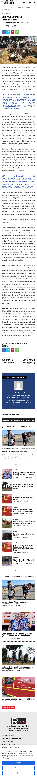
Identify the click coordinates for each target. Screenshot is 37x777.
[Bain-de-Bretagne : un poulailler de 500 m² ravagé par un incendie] (7, 523)
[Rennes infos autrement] (9, 2)
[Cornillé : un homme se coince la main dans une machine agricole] (7, 511)
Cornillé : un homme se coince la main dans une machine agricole (23, 510)
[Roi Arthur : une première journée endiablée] (7, 535)
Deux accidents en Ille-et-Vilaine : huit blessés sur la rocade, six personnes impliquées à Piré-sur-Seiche (23, 548)
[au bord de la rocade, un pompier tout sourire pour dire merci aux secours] (7, 486)
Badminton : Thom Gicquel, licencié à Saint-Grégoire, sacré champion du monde (24, 474)
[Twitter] (26, 2)
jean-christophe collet (12, 23)
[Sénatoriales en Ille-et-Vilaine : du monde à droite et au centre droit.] (7, 561)
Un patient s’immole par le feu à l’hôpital (23, 498)
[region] (18, 761)
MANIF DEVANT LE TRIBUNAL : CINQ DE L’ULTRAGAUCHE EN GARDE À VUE (29, 361)
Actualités (11, 8)
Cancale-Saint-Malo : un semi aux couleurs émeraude (18, 449)
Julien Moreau (17, 501)
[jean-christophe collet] (18, 385)
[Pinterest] (12, 32)
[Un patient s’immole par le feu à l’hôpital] (7, 498)
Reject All (18, 773)
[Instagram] (24, 2)
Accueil (4, 8)
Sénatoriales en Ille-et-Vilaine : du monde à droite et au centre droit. (23, 561)
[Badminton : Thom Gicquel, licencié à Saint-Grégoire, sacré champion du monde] (7, 474)
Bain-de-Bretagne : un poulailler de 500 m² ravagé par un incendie (24, 523)
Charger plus (8, 707)
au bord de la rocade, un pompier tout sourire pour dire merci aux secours (23, 486)
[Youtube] (29, 2)
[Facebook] (21, 2)
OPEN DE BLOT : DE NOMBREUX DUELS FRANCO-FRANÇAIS (8, 360)
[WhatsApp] (17, 32)
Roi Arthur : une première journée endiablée (23, 535)
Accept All (18, 763)
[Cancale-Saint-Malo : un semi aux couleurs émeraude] (18, 438)
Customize (18, 768)
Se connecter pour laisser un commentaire (18, 420)
